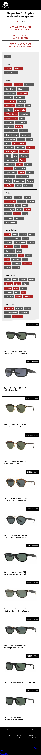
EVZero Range (11, 114)
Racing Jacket (11, 160)
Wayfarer (28, 185)
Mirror (27, 308)
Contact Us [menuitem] (10, 730)
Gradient (9, 308)
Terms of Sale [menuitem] (30, 730)
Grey (25, 247)
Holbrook (23, 131)
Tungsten (27, 264)
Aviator (8, 85)
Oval (18, 205)
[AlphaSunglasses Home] (6, 5)
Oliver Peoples (11, 73)
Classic (27, 197)
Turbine (30, 181)
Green (31, 243)
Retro (19, 210)
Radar (22, 160)
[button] (36, 4)
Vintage (9, 218)
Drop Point (9, 106)
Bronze (23, 234)
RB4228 (8, 168)
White (8, 268)
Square (17, 214)
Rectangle (10, 210)
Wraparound (10, 222)
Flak (22, 118)
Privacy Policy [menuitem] (19, 730)
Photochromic (11, 313)
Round (27, 210)
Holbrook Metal (11, 135)
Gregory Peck (11, 131)
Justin (29, 139)
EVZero (8, 110)
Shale (18, 296)
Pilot (24, 205)
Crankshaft (10, 101)
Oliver (8, 156)
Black (8, 234)
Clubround (23, 93)
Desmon (21, 101)
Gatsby (19, 127)
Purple (28, 255)
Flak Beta (9, 122)
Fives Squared (11, 118)
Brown (31, 234)
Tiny (25, 214)
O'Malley (24, 152)
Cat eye (18, 197)
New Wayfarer (11, 152)
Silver (25, 259)
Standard (17, 317)
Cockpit (9, 97)
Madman (20, 147)
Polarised (23, 313)
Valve (18, 185)
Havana (9, 247)
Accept (3, 754)
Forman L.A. (21, 122)
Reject (8, 754)
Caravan (28, 85)
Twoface (9, 185)
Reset (8, 57)
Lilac (19, 251)
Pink (20, 255)
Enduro (19, 106)
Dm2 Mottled (20, 243)
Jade (24, 288)
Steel (8, 264)
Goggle (31, 201)
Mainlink (30, 147)
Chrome (9, 284)
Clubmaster (10, 93)
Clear (25, 238)
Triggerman (19, 181)
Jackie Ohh (25, 135)
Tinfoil (8, 181)
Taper (29, 173)
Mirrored (9, 205)
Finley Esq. (25, 114)
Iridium (19, 308)
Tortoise (16, 264)
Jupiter (21, 139)
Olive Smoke (11, 255)
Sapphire (15, 259)
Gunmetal (10, 251)
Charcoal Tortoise (13, 238)
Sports (8, 214)
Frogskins (9, 127)
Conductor (19, 97)
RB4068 (28, 164)
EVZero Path (20, 110)
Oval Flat (24, 156)
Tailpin (21, 173)
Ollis (15, 156)
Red (7, 259)
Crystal (8, 243)
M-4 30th (9, 147)
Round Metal (20, 168)
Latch (8, 143)
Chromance (23, 89)
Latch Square (19, 143)
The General (22, 177)
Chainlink (18, 85)
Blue (15, 234)
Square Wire (10, 173)
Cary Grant (10, 89)
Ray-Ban (18, 69)
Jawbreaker (10, 139)
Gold (17, 247)
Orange (9, 292)
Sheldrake (10, 164)
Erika (28, 106)
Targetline (10, 177)
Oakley (8, 69)
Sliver (19, 164)
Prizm (8, 317)
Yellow (16, 268)
